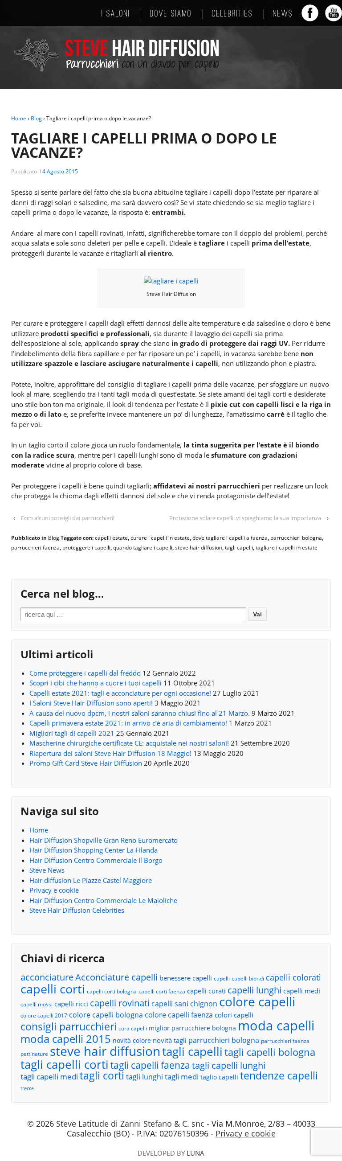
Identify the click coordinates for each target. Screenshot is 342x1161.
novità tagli (170, 1040)
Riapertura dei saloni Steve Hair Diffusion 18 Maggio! (110, 753)
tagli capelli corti (64, 1064)
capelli (222, 978)
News (283, 14)
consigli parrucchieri (68, 1027)
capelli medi (301, 990)
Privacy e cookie (54, 890)
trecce (27, 1088)
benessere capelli (185, 977)
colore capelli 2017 (43, 1015)
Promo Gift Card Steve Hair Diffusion (85, 763)
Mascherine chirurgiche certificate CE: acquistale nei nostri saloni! (129, 742)
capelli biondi (248, 978)
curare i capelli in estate (160, 538)
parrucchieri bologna (296, 538)
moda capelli (276, 1026)
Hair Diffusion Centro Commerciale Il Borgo (96, 860)
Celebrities (232, 14)
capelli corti (52, 989)
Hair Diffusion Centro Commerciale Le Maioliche (103, 900)
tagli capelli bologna (269, 1052)
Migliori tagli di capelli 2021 (71, 733)
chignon (203, 1004)
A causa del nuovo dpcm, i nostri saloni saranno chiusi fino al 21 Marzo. (139, 713)
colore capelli (257, 1002)
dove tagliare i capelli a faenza (230, 538)
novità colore (132, 1040)
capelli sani (169, 1004)
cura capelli (132, 1028)
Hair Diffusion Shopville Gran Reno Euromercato (103, 840)
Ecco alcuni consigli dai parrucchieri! (67, 518)
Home (18, 118)
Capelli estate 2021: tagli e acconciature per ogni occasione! (120, 693)
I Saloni (116, 14)
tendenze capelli (279, 1076)
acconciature (46, 977)
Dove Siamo (171, 14)
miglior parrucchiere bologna (192, 1028)
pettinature (34, 1054)
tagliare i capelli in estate (287, 547)
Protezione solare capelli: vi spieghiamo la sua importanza (245, 518)
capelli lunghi (254, 990)
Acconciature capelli (116, 977)
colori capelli (234, 1014)
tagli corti (102, 1076)
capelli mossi (36, 1004)
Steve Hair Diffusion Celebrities (76, 910)
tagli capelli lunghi (228, 1066)
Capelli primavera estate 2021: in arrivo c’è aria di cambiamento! (128, 722)
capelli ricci (71, 1003)
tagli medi (182, 1076)
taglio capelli (219, 1077)
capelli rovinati (120, 1003)
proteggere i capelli (86, 547)
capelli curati (206, 990)
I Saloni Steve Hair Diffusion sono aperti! (91, 702)
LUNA (195, 1153)
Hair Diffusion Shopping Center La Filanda (93, 849)
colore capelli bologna (106, 1015)
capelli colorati (293, 977)
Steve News (47, 870)
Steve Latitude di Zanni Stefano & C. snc (130, 1123)
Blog (36, 118)
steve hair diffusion (198, 547)
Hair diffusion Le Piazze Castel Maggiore (90, 880)
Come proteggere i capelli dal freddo (85, 673)
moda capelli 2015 (65, 1039)
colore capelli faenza (179, 1015)
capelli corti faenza (161, 991)
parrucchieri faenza (35, 547)
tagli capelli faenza (150, 1065)
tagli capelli (239, 547)
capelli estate (111, 538)
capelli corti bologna (112, 991)
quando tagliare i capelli (142, 547)
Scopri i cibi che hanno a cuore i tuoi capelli (95, 682)
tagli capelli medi (49, 1076)
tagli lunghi (144, 1077)
